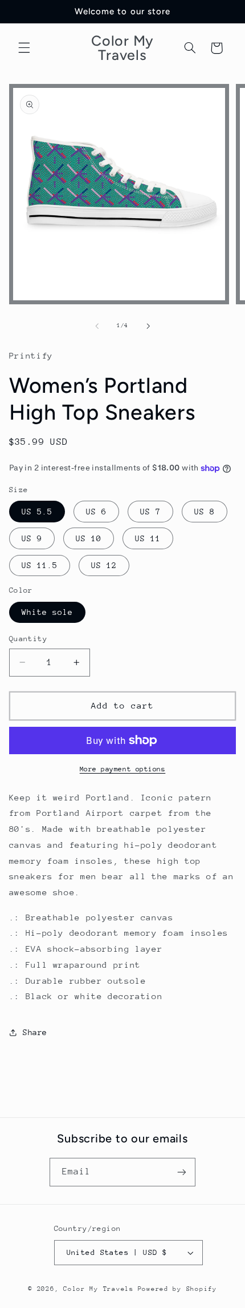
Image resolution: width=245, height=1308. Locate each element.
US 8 (204, 511)
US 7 (150, 511)
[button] (24, 48)
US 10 (88, 538)
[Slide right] (148, 326)
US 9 (32, 538)
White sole (48, 612)
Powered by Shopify (177, 1289)
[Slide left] (96, 326)
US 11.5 (40, 565)
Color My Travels (98, 1289)
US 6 (96, 511)
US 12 (104, 565)
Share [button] (35, 1032)
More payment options (123, 769)
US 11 (148, 538)
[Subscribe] (182, 1172)
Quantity (28, 638)
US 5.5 (37, 511)
